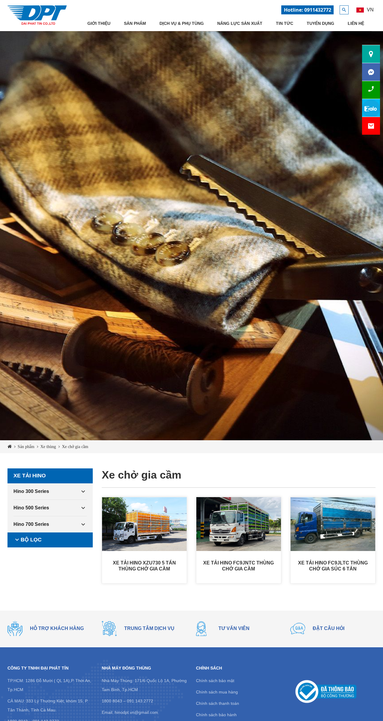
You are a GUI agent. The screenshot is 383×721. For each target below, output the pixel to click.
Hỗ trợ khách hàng (57, 628)
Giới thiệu (98, 23)
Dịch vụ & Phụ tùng (181, 23)
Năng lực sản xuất (239, 23)
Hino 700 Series (31, 524)
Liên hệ (356, 23)
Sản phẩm (135, 23)
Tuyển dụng (320, 23)
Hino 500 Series (31, 507)
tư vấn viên (234, 628)
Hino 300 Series (31, 491)
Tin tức (284, 23)
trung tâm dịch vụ (149, 628)
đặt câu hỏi (328, 628)
